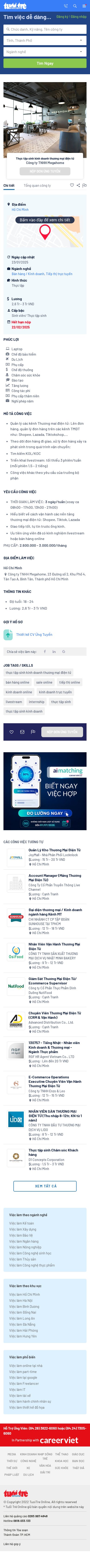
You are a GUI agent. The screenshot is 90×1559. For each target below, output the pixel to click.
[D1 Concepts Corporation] (16, 1158)
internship (36, 702)
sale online (44, 682)
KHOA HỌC (62, 1461)
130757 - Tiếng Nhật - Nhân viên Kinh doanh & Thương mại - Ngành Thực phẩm (54, 1047)
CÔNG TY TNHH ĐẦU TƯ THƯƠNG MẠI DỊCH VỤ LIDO (55, 1127)
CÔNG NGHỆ (28, 1461)
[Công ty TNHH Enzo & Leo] (16, 1085)
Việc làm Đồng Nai (22, 1312)
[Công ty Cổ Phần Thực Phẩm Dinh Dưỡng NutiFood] (16, 987)
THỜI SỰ (12, 1461)
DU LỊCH (28, 1474)
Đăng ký (62, 16)
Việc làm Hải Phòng (23, 1330)
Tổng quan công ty (37, 185)
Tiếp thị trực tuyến (59, 274)
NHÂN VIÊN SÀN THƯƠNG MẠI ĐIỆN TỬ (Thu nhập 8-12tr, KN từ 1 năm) (55, 1115)
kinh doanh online (19, 692)
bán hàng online (17, 682)
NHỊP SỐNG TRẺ (45, 1456)
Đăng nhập (79, 16)
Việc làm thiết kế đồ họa (27, 1407)
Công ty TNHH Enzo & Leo (47, 1091)
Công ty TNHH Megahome (45, 163)
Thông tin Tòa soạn (15, 1530)
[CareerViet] (58, 1440)
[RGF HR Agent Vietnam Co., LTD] (16, 1051)
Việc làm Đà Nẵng (22, 1324)
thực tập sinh (61, 702)
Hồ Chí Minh (20, 210)
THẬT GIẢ (78, 1468)
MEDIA (12, 1454)
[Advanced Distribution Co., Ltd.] (16, 1021)
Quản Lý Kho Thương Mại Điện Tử (55, 850)
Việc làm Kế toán (21, 1223)
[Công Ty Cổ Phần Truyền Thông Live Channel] (16, 883)
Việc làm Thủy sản (22, 1259)
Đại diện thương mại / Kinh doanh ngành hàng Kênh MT (55, 911)
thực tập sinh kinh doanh (24, 711)
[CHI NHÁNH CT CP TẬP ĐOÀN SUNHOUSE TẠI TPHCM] (16, 918)
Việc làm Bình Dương (24, 1306)
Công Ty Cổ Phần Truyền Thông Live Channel (54, 887)
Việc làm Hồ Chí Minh (24, 1294)
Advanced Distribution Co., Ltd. (51, 1022)
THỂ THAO (61, 1454)
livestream (14, 702)
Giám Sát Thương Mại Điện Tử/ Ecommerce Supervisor (53, 980)
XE (28, 1468)
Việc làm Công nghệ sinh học (30, 1253)
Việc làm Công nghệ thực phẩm (32, 1265)
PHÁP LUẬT (11, 1474)
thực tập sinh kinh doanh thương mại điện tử (38, 672)
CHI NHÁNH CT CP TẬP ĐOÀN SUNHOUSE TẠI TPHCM (49, 921)
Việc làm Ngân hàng (24, 1241)
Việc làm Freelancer (24, 1383)
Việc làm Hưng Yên (23, 1336)
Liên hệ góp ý (12, 1544)
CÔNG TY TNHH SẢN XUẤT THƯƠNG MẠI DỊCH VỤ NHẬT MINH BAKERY (53, 956)
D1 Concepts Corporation (46, 1160)
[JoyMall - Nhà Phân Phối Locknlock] (16, 858)
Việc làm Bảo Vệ (21, 1235)
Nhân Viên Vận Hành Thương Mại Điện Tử (54, 946)
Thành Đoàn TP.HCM (16, 1534)
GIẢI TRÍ (45, 1472)
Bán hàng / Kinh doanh (28, 274)
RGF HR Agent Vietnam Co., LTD (51, 1057)
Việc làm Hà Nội (21, 1300)
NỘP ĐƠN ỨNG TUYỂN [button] (45, 171)
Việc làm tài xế (20, 1395)
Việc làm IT (17, 1389)
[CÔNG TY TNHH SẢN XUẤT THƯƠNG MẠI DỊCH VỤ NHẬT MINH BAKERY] (16, 952)
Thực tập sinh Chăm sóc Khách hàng (53, 1152)
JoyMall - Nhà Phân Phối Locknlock (53, 855)
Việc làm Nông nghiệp (25, 1247)
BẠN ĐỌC (78, 1461)
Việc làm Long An (22, 1318)
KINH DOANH (28, 1454)
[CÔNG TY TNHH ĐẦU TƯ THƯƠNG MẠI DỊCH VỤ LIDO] (16, 1119)
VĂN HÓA (45, 1465)
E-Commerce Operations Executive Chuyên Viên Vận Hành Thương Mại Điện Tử (55, 1081)
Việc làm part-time (23, 1371)
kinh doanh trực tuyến (55, 692)
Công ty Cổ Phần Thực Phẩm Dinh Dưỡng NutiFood (52, 990)
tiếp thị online (69, 682)
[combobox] (45, 29)
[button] (75, 5)
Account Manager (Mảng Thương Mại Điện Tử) (55, 877)
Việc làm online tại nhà (25, 1365)
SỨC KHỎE (62, 1468)
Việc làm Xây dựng (22, 1229)
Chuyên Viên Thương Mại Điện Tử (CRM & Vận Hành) (55, 1015)
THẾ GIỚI (11, 1468)
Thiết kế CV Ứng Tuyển (34, 634)
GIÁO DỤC (78, 1454)
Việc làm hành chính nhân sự (30, 1401)
